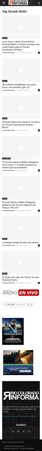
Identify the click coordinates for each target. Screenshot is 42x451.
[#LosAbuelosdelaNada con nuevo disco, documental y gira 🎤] (21, 70)
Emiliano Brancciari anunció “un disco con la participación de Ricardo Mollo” (21, 125)
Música (5, 38)
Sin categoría (6, 158)
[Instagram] (18, 431)
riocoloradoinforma (8, 52)
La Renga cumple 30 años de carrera (20, 242)
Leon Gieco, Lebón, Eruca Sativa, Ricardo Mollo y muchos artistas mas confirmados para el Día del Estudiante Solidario (21, 45)
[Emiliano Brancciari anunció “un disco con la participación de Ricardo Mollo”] (21, 107)
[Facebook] (13, 431)
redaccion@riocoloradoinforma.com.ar (22, 416)
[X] (24, 431)
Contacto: (5, 416)
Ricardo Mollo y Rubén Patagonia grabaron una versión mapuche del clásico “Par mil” (19, 205)
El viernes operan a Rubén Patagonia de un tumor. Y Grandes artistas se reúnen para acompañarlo (20, 165)
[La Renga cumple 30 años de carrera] (21, 228)
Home (4, 8)
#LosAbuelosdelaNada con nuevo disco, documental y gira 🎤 (19, 86)
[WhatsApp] (29, 431)
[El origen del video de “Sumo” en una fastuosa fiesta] (21, 263)
